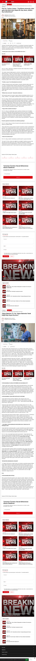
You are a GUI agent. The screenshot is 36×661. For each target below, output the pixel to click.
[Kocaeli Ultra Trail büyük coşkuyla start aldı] (18, 291)
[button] (28, 2)
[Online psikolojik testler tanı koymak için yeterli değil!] (26, 207)
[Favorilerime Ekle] (8, 43)
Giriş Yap (11, 256)
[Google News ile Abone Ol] (5, 41)
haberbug (6, 318)
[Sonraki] (33, 270)
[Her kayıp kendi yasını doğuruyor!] (7, 61)
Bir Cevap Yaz (5, 234)
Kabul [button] (26, 659)
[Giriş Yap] (31, 2)
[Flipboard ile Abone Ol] (11, 41)
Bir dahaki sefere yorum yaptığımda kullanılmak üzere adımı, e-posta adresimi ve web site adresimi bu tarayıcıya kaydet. (18, 254)
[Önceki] (2, 270)
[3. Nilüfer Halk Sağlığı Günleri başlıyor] (29, 61)
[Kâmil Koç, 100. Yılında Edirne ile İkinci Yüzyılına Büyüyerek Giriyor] (18, 296)
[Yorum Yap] (10, 43)
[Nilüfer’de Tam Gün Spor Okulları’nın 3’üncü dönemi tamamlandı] (18, 301)
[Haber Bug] (9, 1)
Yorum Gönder (5, 256)
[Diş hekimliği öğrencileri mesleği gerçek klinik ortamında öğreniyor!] (10, 222)
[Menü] (3, 2)
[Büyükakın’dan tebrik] (18, 270)
